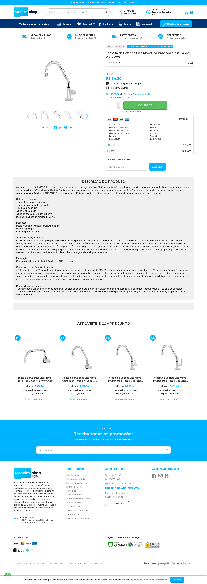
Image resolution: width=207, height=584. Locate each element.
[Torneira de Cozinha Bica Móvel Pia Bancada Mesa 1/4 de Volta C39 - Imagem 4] (68, 115)
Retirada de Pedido (75, 479)
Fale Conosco (72, 475)
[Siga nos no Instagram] (161, 476)
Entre (155, 12)
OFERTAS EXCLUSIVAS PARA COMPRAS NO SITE (95, 2)
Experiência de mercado (78, 498)
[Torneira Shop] (25, 12)
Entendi (177, 580)
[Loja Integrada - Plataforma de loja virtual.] (182, 563)
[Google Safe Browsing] (135, 544)
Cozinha (120, 46)
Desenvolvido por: (150, 563)
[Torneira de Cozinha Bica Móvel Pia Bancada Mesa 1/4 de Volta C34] (170, 370)
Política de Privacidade (77, 518)
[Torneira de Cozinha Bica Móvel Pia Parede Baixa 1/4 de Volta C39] (34, 370)
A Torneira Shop (74, 506)
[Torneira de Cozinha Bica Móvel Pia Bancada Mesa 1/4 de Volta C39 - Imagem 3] (57, 115)
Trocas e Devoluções (76, 483)
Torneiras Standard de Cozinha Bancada (150, 46)
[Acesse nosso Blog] (167, 476)
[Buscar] (105, 12)
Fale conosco (117, 504)
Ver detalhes (34, 402)
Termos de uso (73, 487)
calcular (157, 167)
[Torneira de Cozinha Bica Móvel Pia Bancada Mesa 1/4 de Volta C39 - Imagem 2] (46, 115)
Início (110, 46)
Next (86, 116)
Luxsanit (190, 63)
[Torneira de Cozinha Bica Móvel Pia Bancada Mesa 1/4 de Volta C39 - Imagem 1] (34, 115)
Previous (28, 116)
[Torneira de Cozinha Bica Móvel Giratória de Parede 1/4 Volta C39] (80, 370)
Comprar (145, 105)
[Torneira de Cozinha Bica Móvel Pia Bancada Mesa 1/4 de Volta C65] (125, 370)
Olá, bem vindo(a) (160, 9)
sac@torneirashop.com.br (121, 483)
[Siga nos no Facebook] (155, 476)
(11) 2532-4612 (115, 475)
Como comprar (73, 502)
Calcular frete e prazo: (118, 159)
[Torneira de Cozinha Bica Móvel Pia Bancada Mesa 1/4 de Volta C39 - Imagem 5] (79, 115)
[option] (35, 36)
